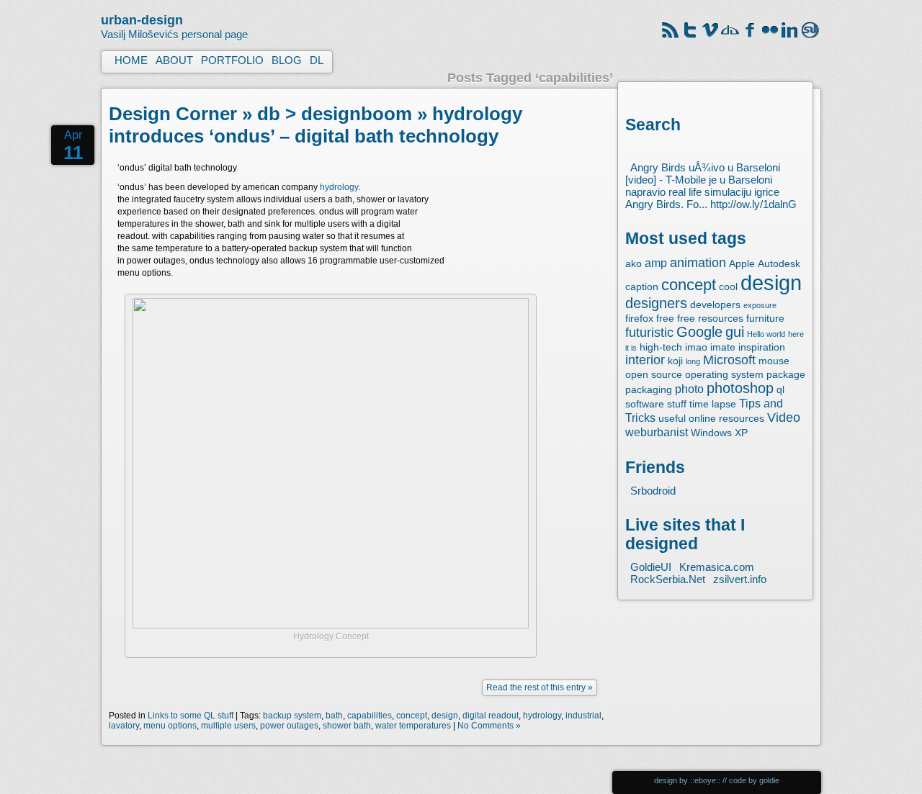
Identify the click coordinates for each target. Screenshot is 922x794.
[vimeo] (710, 36)
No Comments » (489, 726)
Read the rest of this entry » (539, 687)
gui (734, 332)
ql (780, 389)
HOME (131, 60)
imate (722, 347)
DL (316, 60)
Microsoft (729, 360)
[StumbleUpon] (811, 36)
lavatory (124, 726)
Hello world (766, 334)
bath (334, 715)
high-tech (661, 347)
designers (656, 303)
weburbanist (656, 431)
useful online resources (711, 418)
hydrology (339, 187)
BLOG (287, 60)
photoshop (740, 388)
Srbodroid (653, 490)
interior (645, 360)
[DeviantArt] (730, 36)
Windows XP (719, 432)
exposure (759, 305)
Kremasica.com (716, 567)
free (665, 318)
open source (653, 374)
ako (633, 263)
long (693, 361)
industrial (583, 715)
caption (641, 286)
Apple (742, 263)
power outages (289, 726)
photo (689, 388)
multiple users (228, 726)
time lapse (712, 404)
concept (688, 285)
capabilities (369, 715)
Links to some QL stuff (190, 715)
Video (783, 417)
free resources (710, 318)
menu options (170, 726)
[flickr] (771, 36)
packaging (648, 389)
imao (696, 347)
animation (698, 263)
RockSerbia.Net (667, 579)
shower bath (347, 726)
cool (728, 286)
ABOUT (174, 60)
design (771, 282)
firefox (639, 318)
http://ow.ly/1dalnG (753, 204)
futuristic (649, 332)
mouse (773, 360)
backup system (292, 715)
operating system (724, 374)
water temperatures (413, 726)
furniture (765, 318)
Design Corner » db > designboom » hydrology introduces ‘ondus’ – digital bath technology (315, 125)
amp (656, 262)
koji (675, 360)
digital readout (490, 715)
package (785, 374)
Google (699, 332)
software (644, 404)
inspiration (761, 347)
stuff (676, 404)
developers (715, 304)
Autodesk (779, 263)
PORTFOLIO (232, 60)
